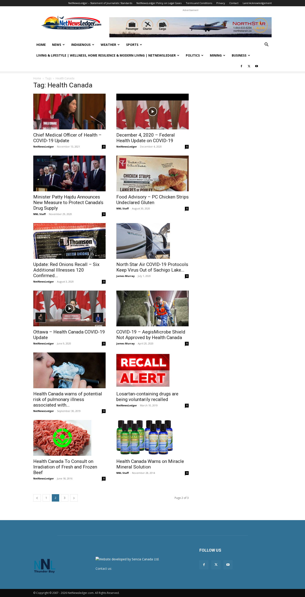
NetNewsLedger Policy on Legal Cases (159, 3)
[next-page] (74, 498)
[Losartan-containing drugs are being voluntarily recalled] (152, 370)
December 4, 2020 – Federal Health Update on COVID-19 (145, 137)
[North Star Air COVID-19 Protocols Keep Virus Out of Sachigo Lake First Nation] (152, 241)
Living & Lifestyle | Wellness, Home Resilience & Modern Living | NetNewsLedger (106, 55)
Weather (108, 44)
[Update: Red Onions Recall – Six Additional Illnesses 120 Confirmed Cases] (69, 241)
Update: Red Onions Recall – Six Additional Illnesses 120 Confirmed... (66, 270)
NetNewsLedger (43, 146)
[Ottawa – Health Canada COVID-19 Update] (69, 308)
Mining (216, 55)
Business (239, 55)
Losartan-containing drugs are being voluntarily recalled (147, 396)
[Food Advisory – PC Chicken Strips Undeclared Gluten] (152, 173)
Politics (193, 55)
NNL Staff (39, 214)
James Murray (125, 276)
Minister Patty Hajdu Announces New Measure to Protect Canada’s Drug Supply (68, 202)
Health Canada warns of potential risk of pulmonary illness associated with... (67, 399)
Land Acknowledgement (257, 3)
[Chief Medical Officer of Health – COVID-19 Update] (69, 111)
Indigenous (81, 44)
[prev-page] (37, 498)
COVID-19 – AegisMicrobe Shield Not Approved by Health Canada (150, 334)
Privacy (220, 3)
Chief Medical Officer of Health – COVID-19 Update (67, 137)
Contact (233, 3)
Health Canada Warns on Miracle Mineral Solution (150, 464)
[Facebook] (241, 66)
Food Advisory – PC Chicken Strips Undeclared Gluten (152, 199)
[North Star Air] (190, 27)
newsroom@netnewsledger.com (136, 568)
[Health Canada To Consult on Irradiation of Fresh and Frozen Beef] (69, 438)
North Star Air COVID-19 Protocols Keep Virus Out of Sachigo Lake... (152, 267)
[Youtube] (256, 66)
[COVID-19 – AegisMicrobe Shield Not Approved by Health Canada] (152, 308)
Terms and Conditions (199, 3)
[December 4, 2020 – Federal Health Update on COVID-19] (152, 111)
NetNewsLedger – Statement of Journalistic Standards (100, 3)
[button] (266, 45)
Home (41, 44)
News (56, 44)
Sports (132, 44)
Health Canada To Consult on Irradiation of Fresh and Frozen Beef (65, 467)
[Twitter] (249, 66)
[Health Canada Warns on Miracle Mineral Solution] (152, 438)
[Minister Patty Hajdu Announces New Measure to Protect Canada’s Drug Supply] (69, 173)
